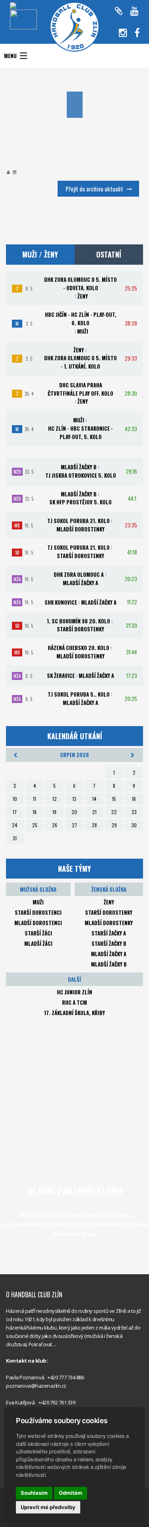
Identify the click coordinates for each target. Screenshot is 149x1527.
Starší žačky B (108, 943)
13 (74, 798)
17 (15, 811)
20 (74, 811)
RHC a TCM (74, 1002)
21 (94, 811)
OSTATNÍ (108, 254)
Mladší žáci (38, 943)
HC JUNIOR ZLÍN (74, 992)
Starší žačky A (108, 933)
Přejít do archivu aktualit (94, 188)
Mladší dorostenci (38, 923)
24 (14, 825)
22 (114, 811)
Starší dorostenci (38, 912)
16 (134, 798)
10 (15, 798)
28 (94, 825)
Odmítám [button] (70, 1493)
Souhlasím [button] (34, 1493)
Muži (38, 902)
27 (74, 825)
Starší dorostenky (108, 912)
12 (54, 798)
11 (34, 798)
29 (114, 825)
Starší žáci (38, 933)
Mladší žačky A (108, 954)
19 (54, 811)
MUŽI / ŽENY (40, 254)
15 (114, 798)
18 (35, 811)
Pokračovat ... (42, 1344)
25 (34, 825)
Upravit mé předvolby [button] (48, 1507)
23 (134, 811)
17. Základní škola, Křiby (74, 1013)
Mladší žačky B (109, 964)
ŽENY (109, 902)
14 (94, 798)
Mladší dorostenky (109, 923)
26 (54, 825)
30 (134, 825)
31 (15, 838)
